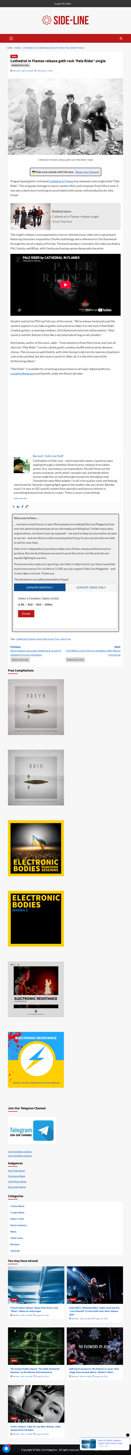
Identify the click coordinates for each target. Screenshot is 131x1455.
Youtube (15, 1250)
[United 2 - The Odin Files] (36, 777)
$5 (22, 604)
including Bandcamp (23, 373)
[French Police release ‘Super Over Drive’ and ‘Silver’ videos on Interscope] (36, 1285)
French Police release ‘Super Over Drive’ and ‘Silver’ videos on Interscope (34, 1309)
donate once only (91, 587)
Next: (93, 651)
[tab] (40, 587)
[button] (11, 38)
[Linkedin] (18, 506)
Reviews (14, 1244)
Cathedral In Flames (61, 181)
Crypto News (17, 1212)
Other (48, 604)
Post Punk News (16, 1170)
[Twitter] (13, 506)
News (14, 56)
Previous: (35, 651)
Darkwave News (16, 1176)
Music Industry (18, 1225)
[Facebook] (22, 506)
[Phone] (27, 506)
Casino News (17, 1206)
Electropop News (17, 1186)
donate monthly (40, 587)
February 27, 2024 (45, 71)
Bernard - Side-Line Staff (23, 71)
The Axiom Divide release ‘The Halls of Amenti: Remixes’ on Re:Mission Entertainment (35, 1370)
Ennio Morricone (44, 639)
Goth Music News (17, 1181)
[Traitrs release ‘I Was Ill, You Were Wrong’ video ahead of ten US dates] (36, 1404)
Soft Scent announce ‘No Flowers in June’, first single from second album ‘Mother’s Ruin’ (94, 1370)
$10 (30, 604)
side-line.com (20, 498)
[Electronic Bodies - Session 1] (36, 919)
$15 (38, 604)
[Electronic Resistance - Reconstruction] (36, 989)
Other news (16, 1238)
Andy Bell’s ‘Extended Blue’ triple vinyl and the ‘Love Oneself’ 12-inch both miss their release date (94, 1311)
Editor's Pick (17, 1218)
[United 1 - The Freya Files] (36, 707)
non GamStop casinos (20, 1151)
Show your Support (87, 172)
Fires (56, 639)
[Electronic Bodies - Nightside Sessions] (36, 848)
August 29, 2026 (42, 1315)
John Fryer (65, 639)
